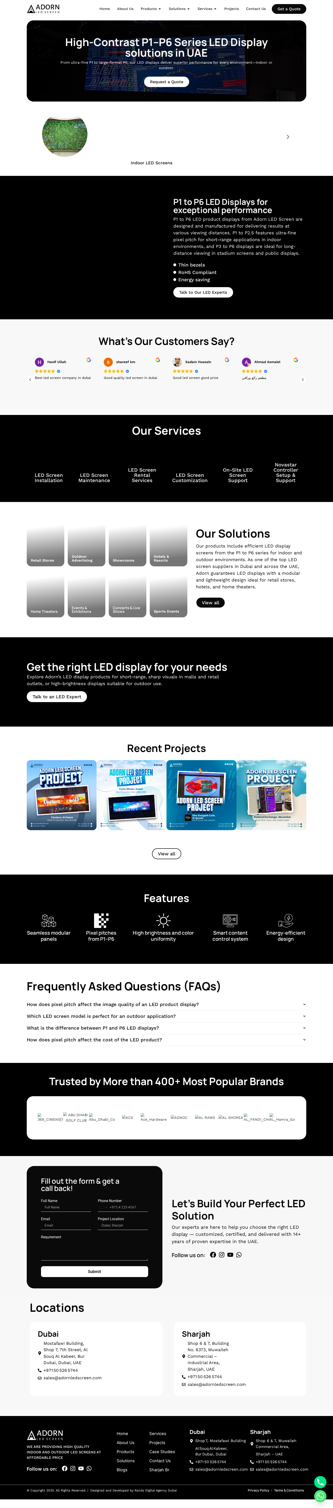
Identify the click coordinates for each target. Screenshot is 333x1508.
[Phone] (320, 1482)
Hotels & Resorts (161, 558)
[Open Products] (160, 9)
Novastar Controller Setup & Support (285, 472)
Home (122, 1433)
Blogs (122, 1469)
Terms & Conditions (289, 1490)
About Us (126, 1442)
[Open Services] (215, 9)
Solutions (126, 1460)
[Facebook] (213, 1255)
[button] (45, 137)
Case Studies (162, 1451)
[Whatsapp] (239, 1255)
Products (125, 1451)
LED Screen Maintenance (94, 477)
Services (157, 1433)
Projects (157, 1442)
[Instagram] (222, 1255)
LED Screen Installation (49, 477)
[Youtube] (230, 1255)
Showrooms (123, 560)
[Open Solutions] (188, 9)
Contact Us (160, 1460)
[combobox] (103, 1207)
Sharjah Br (159, 1469)
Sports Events (166, 611)
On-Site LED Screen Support (238, 475)
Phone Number (110, 1201)
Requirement (51, 1237)
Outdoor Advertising (82, 558)
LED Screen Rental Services (142, 475)
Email (45, 1219)
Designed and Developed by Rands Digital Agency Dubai (133, 1490)
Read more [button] (250, 399)
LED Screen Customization (190, 477)
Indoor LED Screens (151, 162)
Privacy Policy (258, 1490)
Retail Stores (42, 560)
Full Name (49, 1201)
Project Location (111, 1219)
